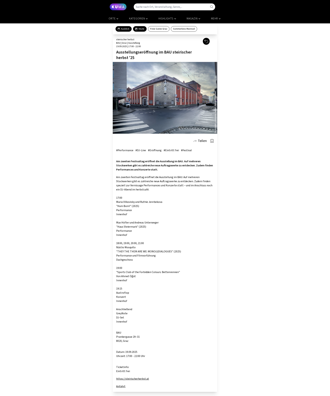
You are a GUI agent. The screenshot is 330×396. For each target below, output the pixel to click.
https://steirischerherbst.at (132, 379)
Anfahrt (120, 386)
